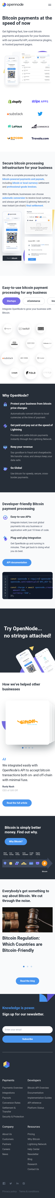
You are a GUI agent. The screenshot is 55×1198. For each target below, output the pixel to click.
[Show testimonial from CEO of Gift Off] (22, 748)
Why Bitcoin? (16, 841)
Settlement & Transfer (9, 1109)
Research (32, 1164)
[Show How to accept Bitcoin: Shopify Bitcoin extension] (27, 966)
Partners (6, 1144)
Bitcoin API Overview (38, 1087)
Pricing (31, 1134)
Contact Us (33, 1169)
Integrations (8, 1092)
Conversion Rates (11, 1102)
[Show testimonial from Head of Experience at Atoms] (26, 748)
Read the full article (17, 803)
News (5, 1154)
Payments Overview (12, 1087)
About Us (7, 1134)
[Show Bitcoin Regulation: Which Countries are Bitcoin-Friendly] (23, 966)
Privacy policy (9, 1191)
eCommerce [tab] (33, 301)
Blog (30, 1159)
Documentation (36, 1092)
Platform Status (36, 1107)
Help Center (33, 1149)
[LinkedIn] (17, 1183)
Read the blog (27, 981)
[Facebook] (4, 1183)
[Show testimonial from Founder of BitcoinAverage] (29, 748)
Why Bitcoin (34, 1139)
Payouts (6, 1097)
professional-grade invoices (21, 186)
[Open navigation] (50, 5)
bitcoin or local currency (25, 183)
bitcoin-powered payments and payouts (23, 179)
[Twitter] (10, 1183)
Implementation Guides (40, 1097)
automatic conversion (13, 198)
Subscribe (27, 1039)
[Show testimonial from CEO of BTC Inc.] (32, 748)
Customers (7, 1139)
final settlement (34, 205)
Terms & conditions (29, 1191)
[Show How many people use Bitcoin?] (31, 966)
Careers (6, 1149)
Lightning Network (37, 1144)
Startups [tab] (11, 301)
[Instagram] (24, 1183)
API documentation (17, 562)
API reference (34, 1102)
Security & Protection (13, 1116)
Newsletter (33, 1154)
